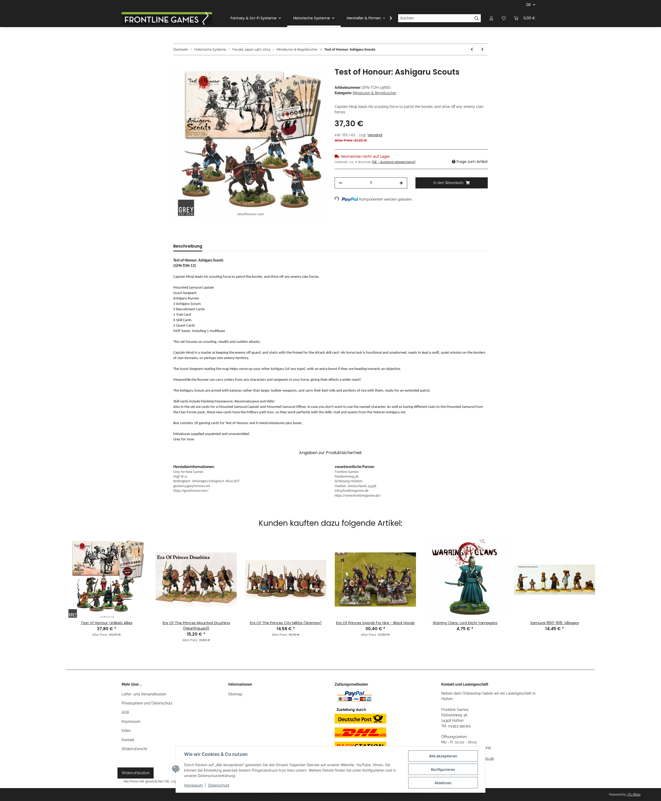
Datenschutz (219, 785)
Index (126, 730)
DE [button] (528, 4)
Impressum (131, 721)
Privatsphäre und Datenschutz (147, 703)
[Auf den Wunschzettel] (315, 77)
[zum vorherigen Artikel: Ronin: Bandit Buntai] (472, 49)
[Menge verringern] (340, 183)
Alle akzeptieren (443, 756)
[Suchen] (477, 18)
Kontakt (128, 740)
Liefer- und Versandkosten (144, 694)
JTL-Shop (633, 794)
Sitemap (235, 694)
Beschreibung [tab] (187, 246)
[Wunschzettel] (504, 18)
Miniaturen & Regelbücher (374, 93)
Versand (374, 135)
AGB (125, 712)
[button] (491, 18)
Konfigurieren (443, 769)
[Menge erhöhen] (401, 183)
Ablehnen (443, 783)
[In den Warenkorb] (177, 64)
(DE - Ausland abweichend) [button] (393, 162)
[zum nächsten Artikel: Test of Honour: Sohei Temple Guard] (482, 49)
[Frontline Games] (167, 18)
